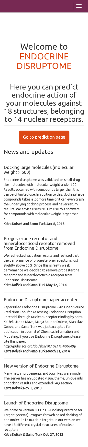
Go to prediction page (44, 136)
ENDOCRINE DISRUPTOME (44, 61)
